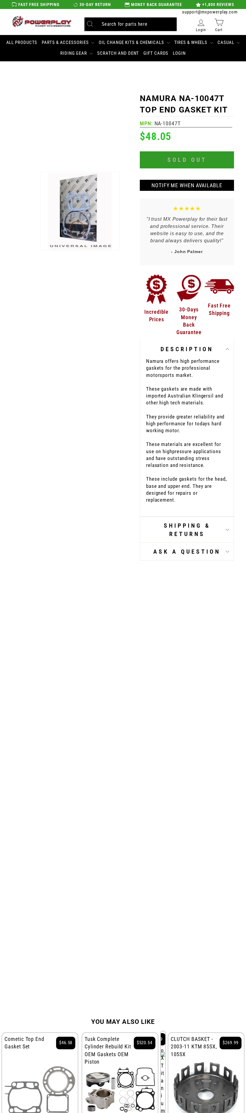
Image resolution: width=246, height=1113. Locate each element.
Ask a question (186, 551)
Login (179, 53)
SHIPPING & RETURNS (187, 530)
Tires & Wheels (191, 42)
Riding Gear (74, 53)
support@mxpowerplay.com (210, 12)
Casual (226, 42)
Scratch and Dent (118, 53)
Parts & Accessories (66, 42)
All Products (22, 42)
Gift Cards (155, 53)
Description (186, 349)
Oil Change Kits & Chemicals (132, 42)
